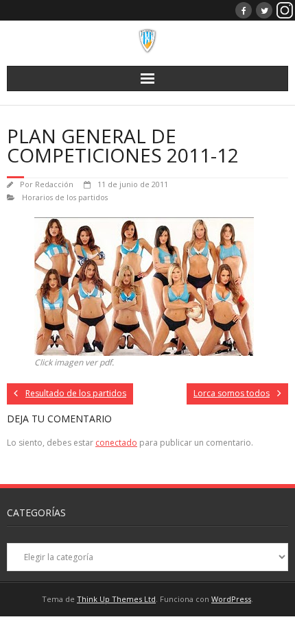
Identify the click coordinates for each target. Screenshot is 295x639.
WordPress (231, 599)
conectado (116, 442)
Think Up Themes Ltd (116, 599)
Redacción (54, 184)
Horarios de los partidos (65, 197)
